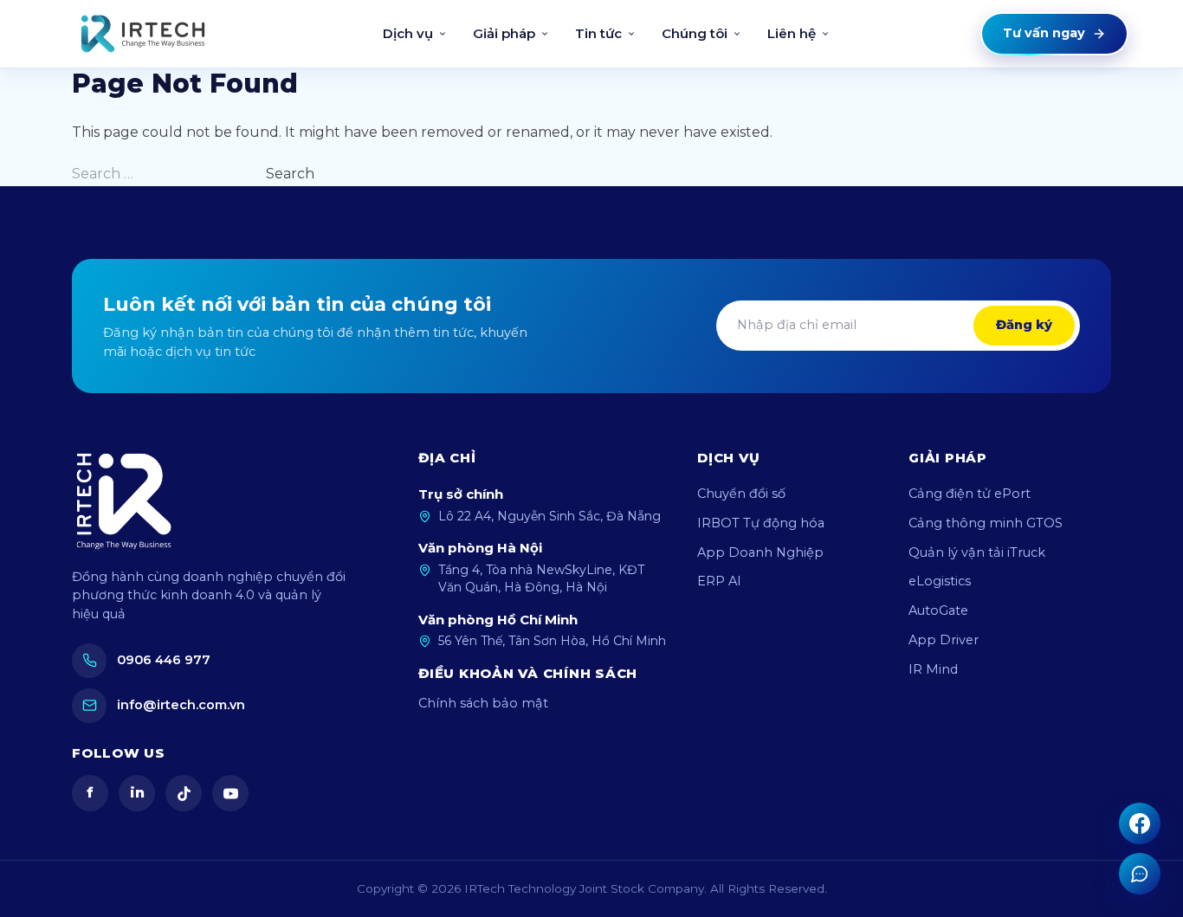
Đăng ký (1024, 325)
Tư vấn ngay (1044, 33)
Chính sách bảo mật (483, 703)
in (137, 793)
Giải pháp (504, 33)
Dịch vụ (408, 33)
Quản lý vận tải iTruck (976, 552)
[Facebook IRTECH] (1139, 823)
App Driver (943, 640)
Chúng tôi (694, 33)
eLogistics (939, 581)
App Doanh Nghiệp (760, 552)
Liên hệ (791, 33)
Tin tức (598, 33)
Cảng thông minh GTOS (985, 523)
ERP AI (719, 581)
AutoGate (938, 610)
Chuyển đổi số (741, 493)
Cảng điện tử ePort (969, 493)
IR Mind (933, 669)
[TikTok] (183, 793)
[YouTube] (230, 793)
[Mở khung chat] (1139, 873)
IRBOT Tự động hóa (760, 523)
